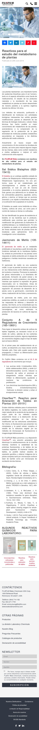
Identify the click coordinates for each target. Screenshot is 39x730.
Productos (6, 619)
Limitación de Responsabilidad (19, 709)
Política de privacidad (19, 705)
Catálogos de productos (12, 638)
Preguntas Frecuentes (11, 633)
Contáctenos (29, 701)
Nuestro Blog (7, 628)
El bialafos (6, 176)
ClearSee (6, 440)
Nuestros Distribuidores (13, 701)
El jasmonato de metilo (12, 246)
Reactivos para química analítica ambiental (32, 561)
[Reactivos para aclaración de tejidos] (22, 545)
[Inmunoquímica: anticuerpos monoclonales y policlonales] (9, 545)
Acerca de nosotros (19, 712)
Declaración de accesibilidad (14, 642)
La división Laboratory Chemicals (16, 624)
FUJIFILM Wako (11, 159)
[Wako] (8, 3)
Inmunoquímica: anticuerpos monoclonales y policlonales (9, 561)
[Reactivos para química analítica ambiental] (32, 545)
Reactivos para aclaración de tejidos (21, 561)
